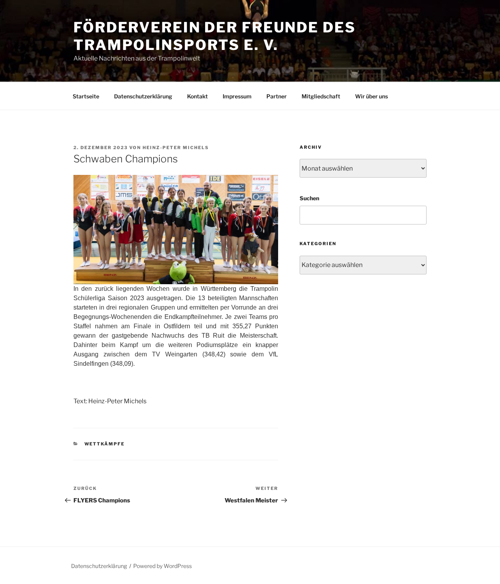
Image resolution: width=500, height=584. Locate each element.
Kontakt (197, 96)
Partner (276, 96)
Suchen (309, 198)
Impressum (237, 96)
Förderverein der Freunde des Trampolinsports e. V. (214, 36)
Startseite (86, 96)
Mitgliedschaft (321, 96)
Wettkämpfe (104, 444)
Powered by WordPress (162, 566)
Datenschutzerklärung (143, 96)
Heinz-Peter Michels (176, 147)
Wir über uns (371, 96)
